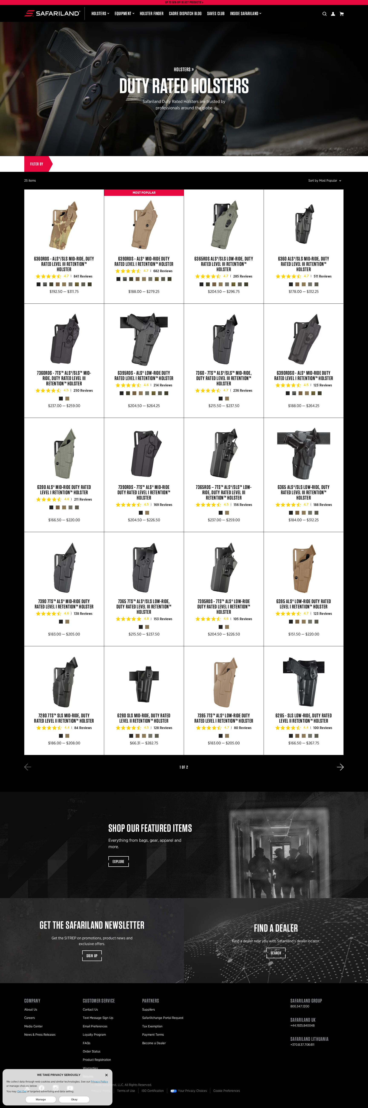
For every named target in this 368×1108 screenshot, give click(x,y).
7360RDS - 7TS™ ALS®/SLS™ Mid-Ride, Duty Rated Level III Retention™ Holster (64, 361)
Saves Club (216, 13)
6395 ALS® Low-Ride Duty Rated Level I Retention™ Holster (304, 589)
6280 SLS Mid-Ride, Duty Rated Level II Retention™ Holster (144, 700)
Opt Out (21, 1091)
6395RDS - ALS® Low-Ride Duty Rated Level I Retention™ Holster (144, 361)
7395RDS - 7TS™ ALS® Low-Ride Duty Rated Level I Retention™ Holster (224, 589)
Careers (29, 1018)
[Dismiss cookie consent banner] (106, 1075)
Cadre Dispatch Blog (185, 13)
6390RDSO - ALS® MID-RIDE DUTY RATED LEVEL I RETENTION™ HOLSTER (304, 361)
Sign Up (92, 955)
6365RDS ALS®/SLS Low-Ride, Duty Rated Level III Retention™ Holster (224, 246)
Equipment (123, 13)
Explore (119, 861)
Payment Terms (153, 1035)
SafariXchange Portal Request (162, 1018)
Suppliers (148, 1009)
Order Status (91, 1051)
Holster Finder (152, 13)
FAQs (86, 1043)
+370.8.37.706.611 (302, 1045)
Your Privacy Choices (192, 1091)
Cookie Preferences (226, 1091)
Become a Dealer (154, 1043)
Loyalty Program (94, 1035)
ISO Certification (153, 1091)
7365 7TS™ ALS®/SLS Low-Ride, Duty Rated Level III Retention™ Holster (144, 589)
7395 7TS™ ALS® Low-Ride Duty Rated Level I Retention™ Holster (224, 700)
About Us (30, 1009)
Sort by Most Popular (322, 180)
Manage (41, 1099)
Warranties (90, 1068)
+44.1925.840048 (302, 1025)
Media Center (33, 1026)
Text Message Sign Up (98, 1018)
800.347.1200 (299, 1006)
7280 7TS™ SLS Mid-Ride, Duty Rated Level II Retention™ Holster (64, 700)
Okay (74, 1099)
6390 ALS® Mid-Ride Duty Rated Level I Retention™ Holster (64, 475)
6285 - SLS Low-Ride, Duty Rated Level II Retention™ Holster (304, 700)
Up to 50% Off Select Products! (183, 2)
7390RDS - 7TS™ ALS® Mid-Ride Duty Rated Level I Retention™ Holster (144, 475)
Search (276, 953)
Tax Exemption (152, 1026)
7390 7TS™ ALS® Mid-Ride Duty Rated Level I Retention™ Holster (64, 589)
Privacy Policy (99, 1081)
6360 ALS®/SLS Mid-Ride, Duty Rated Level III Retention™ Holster (304, 246)
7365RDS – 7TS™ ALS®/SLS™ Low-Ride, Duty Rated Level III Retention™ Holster (224, 475)
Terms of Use (126, 1091)
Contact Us (90, 1009)
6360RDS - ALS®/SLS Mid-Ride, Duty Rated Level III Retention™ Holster (64, 246)
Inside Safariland (244, 13)
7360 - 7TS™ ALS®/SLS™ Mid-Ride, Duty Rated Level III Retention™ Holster (224, 361)
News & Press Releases (39, 1035)
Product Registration (97, 1060)
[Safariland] (52, 13)
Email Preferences (95, 1026)
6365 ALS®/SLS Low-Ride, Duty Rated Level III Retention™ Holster (304, 475)
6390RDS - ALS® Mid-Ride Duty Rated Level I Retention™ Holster (144, 246)
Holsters (99, 13)
